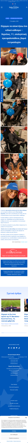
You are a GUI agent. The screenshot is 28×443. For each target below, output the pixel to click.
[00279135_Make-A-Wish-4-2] (14, 167)
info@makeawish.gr (14, 363)
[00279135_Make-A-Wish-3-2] (14, 140)
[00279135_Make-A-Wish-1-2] (14, 85)
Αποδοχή (14, 431)
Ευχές (2, 323)
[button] (26, 417)
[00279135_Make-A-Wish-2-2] (14, 113)
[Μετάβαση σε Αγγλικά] (13, 4)
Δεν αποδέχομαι (14, 434)
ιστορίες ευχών (24, 241)
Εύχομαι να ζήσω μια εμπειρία (11, 323)
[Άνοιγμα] (2, 7)
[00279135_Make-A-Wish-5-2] (14, 194)
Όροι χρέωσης (17, 1)
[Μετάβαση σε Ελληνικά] (15, 4)
